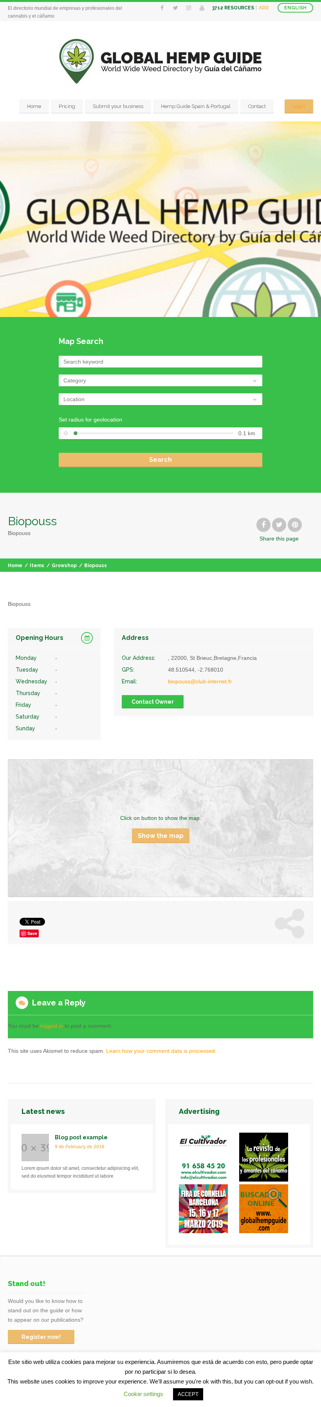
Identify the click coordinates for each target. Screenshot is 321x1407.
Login (298, 106)
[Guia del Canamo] (269, 1210)
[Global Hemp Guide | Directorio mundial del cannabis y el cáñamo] (160, 61)
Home (34, 106)
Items (37, 565)
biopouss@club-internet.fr (200, 681)
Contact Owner (153, 702)
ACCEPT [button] (188, 1394)
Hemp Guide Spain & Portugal (196, 106)
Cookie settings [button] (143, 1394)
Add (264, 8)
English (295, 8)
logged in (51, 1026)
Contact (257, 106)
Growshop (64, 565)
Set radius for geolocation (90, 419)
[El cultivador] (209, 1158)
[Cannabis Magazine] (269, 1158)
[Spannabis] (209, 1210)
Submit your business (118, 106)
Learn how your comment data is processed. (161, 1051)
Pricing (67, 106)
